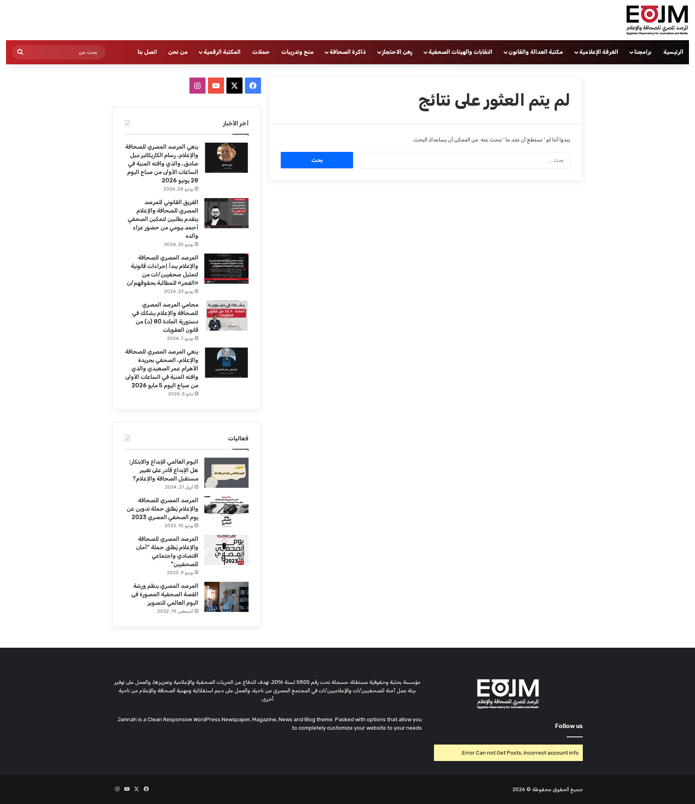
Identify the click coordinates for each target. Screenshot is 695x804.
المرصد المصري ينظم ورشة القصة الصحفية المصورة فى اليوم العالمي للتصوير (164, 594)
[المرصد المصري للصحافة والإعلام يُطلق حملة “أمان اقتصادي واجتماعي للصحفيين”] (226, 550)
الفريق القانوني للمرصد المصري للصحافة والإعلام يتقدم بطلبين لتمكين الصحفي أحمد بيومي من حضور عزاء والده (162, 219)
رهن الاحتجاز (397, 52)
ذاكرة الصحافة (347, 52)
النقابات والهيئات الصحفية (460, 52)
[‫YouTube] (216, 86)
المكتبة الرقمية (222, 52)
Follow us (569, 726)
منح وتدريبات (297, 52)
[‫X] (234, 86)
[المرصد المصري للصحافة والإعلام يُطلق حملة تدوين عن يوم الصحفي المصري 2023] (226, 511)
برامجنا (643, 52)
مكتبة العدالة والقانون (535, 52)
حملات (261, 52)
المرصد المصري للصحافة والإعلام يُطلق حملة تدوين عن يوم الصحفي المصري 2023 (162, 509)
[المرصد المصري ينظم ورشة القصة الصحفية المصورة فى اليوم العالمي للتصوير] (226, 597)
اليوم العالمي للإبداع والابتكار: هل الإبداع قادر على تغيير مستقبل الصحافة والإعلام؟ (163, 470)
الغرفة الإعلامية (598, 52)
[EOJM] (657, 20)
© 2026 (521, 789)
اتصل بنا (147, 52)
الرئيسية (673, 52)
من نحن (178, 52)
